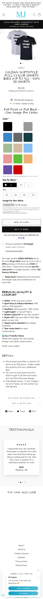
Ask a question (21, 403)
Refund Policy (21, 565)
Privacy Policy (21, 561)
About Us (21, 549)
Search (21, 545)
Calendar (21, 557)
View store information (14, 251)
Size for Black (9, 179)
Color (5, 118)
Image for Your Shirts (13, 200)
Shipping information (21, 398)
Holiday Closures (21, 553)
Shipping (12, 91)
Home (21, 68)
